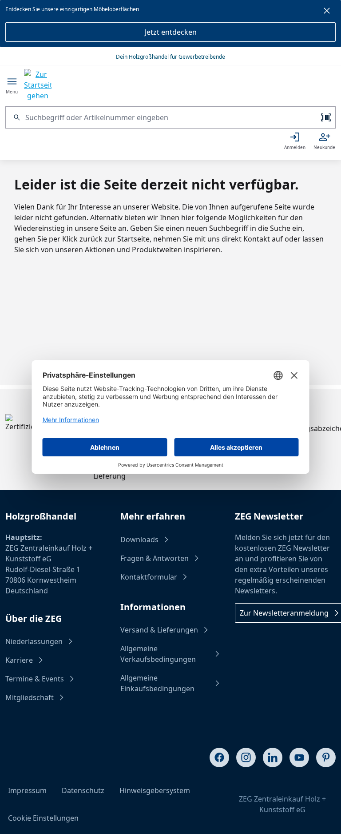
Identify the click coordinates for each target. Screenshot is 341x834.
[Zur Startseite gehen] (38, 85)
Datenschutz (83, 790)
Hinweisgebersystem (154, 790)
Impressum (27, 790)
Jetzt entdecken (171, 32)
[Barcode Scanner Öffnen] (325, 117)
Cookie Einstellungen (43, 818)
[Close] (326, 12)
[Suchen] (15, 117)
